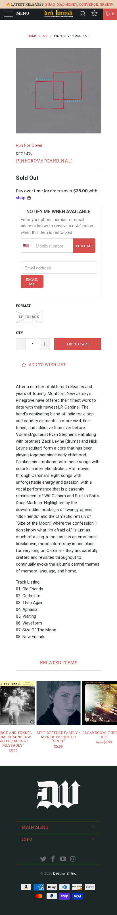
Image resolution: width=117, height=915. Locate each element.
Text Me (84, 245)
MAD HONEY (67, 4)
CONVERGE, (89, 4)
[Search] (83, 13)
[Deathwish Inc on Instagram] (73, 859)
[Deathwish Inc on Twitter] (43, 859)
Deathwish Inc (64, 873)
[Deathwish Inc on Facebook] (53, 859)
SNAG (50, 4)
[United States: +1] (27, 245)
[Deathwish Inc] (58, 14)
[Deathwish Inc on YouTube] (63, 859)
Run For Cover (29, 145)
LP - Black (29, 317)
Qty (19, 333)
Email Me (32, 282)
